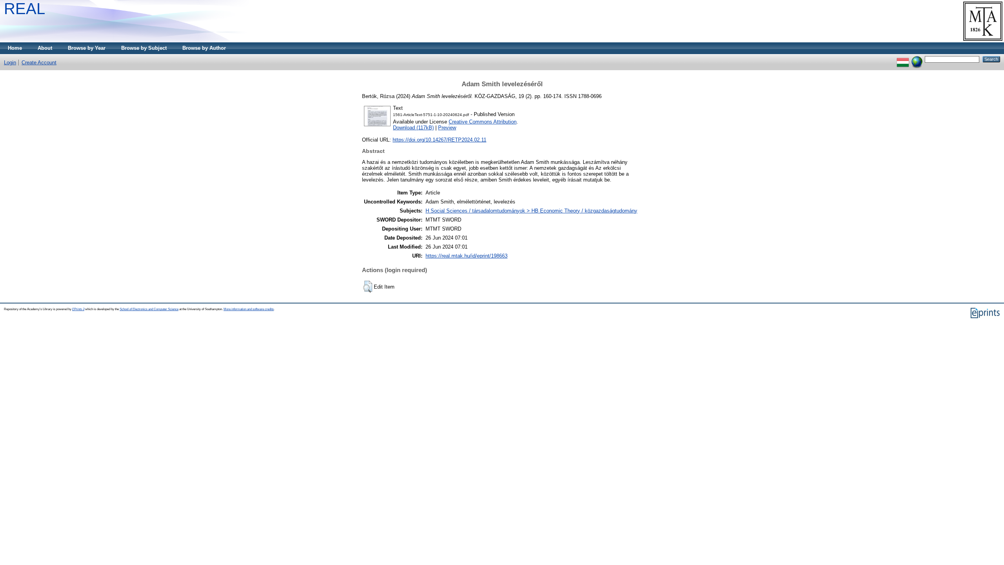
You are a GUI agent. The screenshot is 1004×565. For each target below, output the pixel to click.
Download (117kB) (413, 128)
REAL (24, 8)
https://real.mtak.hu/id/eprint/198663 (466, 256)
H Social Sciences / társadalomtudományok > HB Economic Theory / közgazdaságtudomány (531, 211)
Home (15, 48)
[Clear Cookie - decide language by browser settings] (917, 59)
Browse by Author (204, 48)
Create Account (39, 62)
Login (10, 62)
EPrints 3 (78, 309)
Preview (447, 128)
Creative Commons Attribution (483, 122)
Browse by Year (86, 48)
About (45, 48)
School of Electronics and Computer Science (149, 309)
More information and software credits (249, 309)
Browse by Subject (144, 48)
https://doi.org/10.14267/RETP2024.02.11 (439, 140)
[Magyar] (903, 59)
